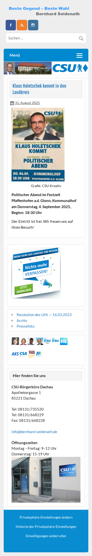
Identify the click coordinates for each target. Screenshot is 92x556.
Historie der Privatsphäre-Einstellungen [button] (46, 526)
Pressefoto (25, 326)
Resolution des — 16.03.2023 (44, 314)
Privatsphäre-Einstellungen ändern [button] (46, 517)
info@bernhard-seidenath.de (34, 431)
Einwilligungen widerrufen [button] (46, 536)
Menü (15, 55)
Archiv (22, 320)
